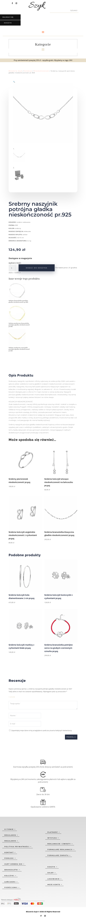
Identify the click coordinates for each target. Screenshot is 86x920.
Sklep (50, 873)
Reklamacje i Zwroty (59, 844)
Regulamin (10, 835)
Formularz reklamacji (60, 849)
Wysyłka (52, 838)
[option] (20, 293)
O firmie (9, 829)
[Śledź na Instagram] (16, 3)
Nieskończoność (41, 71)
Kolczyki (9, 875)
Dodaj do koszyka (36, 268)
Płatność (52, 832)
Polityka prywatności (16, 846)
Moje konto (53, 884)
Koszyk (51, 867)
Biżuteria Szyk (15, 71)
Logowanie (53, 879)
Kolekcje (28, 71)
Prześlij (71, 737)
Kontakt (9, 852)
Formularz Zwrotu (58, 855)
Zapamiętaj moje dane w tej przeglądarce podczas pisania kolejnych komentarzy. (41, 730)
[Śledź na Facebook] (12, 3)
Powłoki (9, 858)
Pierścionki (11, 887)
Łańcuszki (10, 882)
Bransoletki (11, 870)
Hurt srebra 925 (13, 864)
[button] (14, 82)
